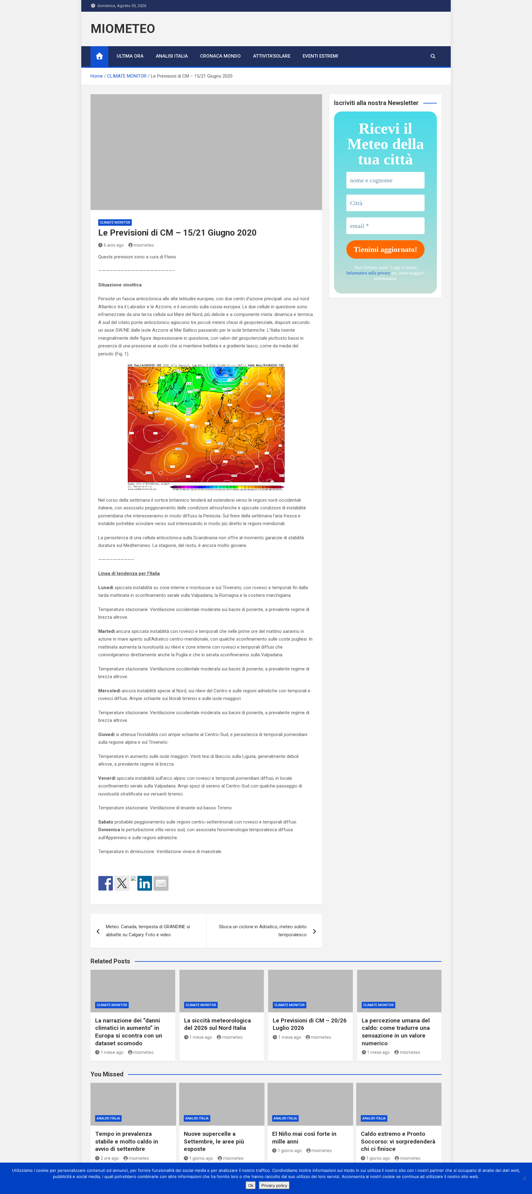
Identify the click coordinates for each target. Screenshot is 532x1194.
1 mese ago (112, 1052)
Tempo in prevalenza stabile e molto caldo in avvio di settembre (126, 1141)
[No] (524, 1178)
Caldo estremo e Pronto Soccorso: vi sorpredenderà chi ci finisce (398, 1141)
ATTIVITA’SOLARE (271, 56)
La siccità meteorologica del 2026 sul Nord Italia (217, 1024)
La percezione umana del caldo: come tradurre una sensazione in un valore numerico (396, 1032)
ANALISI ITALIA (172, 56)
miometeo (144, 245)
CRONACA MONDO (220, 56)
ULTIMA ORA (130, 56)
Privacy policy (274, 1185)
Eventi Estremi (320, 56)
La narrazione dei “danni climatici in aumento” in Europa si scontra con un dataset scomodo (128, 1032)
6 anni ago (114, 245)
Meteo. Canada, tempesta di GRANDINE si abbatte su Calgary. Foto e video (148, 930)
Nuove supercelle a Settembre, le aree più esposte (214, 1141)
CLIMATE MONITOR (115, 223)
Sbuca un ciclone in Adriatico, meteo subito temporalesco (263, 930)
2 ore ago (110, 1158)
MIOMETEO (123, 29)
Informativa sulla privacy (368, 273)
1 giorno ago (201, 1158)
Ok (250, 1185)
